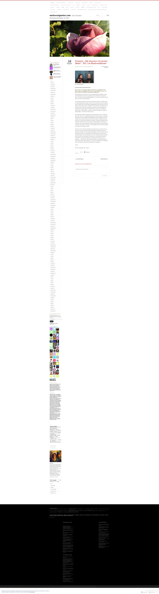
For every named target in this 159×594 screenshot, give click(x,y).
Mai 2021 (52, 190)
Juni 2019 (52, 233)
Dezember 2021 (53, 177)
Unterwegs (59, 9)
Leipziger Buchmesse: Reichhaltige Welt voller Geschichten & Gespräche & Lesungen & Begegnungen (104, 544)
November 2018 (53, 246)
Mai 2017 (52, 280)
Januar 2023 (52, 152)
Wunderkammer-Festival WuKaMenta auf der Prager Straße (68, 581)
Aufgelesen (77, 2)
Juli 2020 (52, 209)
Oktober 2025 (53, 92)
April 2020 (52, 214)
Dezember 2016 (53, 290)
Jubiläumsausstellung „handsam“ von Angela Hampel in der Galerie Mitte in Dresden (104, 527)
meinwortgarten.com (60, 15)
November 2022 (53, 156)
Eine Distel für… (98, 2)
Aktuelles (52, 2)
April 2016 (52, 305)
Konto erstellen (53, 485)
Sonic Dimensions (56, 76)
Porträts (72, 7)
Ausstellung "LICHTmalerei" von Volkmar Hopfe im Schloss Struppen (67, 576)
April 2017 (52, 282)
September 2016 (53, 295)
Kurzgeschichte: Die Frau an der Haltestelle (68, 566)
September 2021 (53, 182)
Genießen (51, 431)
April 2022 (52, 169)
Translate (57, 481)
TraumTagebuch (104, 7)
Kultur (59, 432)
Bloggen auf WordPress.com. (68, 586)
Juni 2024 (52, 120)
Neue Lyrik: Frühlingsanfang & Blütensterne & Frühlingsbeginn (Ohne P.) (103, 530)
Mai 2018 (52, 258)
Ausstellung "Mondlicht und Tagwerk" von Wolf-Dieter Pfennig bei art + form (68, 574)
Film (56, 430)
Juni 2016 (52, 301)
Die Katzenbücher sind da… (57, 67)
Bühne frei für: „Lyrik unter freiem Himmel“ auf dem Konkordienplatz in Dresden (104, 525)
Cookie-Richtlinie (32, 592)
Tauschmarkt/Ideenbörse (91, 7)
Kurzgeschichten (52, 433)
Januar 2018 (52, 265)
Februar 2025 (53, 105)
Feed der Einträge (53, 489)
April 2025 (52, 101)
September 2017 (53, 273)
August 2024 (52, 116)
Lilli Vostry (81, 66)
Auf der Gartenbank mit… (61, 2)
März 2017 (52, 284)
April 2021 (52, 192)
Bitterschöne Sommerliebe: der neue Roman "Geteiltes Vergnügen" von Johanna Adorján (68, 579)
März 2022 (52, 171)
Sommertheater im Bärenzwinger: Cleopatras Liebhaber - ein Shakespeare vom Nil (68, 571)
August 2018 (52, 252)
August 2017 (52, 275)
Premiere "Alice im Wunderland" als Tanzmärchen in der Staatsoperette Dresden (68, 569)
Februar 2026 (53, 84)
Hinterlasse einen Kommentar (105, 67)
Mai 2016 (52, 303)
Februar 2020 (53, 218)
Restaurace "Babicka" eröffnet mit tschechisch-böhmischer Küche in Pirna (68, 531)
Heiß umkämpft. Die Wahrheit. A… (57, 77)
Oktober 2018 (53, 248)
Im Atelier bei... (56, 431)
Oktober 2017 (53, 271)
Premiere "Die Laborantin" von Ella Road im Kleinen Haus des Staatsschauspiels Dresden (68, 543)
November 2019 (53, 224)
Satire (59, 437)
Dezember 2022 (53, 154)
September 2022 (53, 160)
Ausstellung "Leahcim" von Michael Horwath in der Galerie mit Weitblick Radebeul (68, 564)
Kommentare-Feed (53, 491)
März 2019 (52, 239)
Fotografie (59, 430)
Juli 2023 (52, 141)
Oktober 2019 (53, 226)
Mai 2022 (52, 167)
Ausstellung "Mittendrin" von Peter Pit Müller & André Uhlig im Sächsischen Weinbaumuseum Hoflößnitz (68, 540)
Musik (63, 7)
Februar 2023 (53, 150)
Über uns (91, 2)
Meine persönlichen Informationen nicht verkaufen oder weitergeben (84, 586)
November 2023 (53, 133)
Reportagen (52, 9)
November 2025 (53, 90)
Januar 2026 (52, 86)
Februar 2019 (53, 241)
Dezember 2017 (53, 267)
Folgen (52, 321)
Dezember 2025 (53, 88)
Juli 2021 (52, 186)
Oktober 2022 (53, 158)
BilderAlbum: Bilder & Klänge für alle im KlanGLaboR (68, 532)
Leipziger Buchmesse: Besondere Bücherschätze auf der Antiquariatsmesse (104, 547)
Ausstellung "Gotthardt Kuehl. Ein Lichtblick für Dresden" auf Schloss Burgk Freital (68, 549)
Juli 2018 (52, 254)
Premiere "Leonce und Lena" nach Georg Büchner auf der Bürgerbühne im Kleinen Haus (68, 537)
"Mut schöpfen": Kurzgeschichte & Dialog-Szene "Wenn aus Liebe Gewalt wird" (68, 535)
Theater (82, 7)
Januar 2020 (52, 220)
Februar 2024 (53, 128)
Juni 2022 (52, 165)
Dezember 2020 (53, 199)
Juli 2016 (52, 299)
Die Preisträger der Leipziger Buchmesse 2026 (103, 541)
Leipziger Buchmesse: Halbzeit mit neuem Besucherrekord (104, 537)
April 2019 (52, 237)
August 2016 (52, 297)
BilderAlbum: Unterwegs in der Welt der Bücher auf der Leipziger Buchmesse (104, 539)
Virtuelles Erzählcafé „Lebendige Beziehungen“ (97, 9)
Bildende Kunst (85, 2)
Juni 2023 (52, 143)
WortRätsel (73, 9)
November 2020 (53, 201)
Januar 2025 (52, 107)
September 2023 (53, 137)
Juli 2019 (52, 231)
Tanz (98, 7)
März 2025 (52, 103)
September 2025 (53, 94)
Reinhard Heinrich (56, 73)
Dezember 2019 (53, 222)
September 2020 (53, 205)
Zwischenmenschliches (82, 9)
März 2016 (52, 307)
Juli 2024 (52, 118)
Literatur (58, 7)
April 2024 (52, 124)
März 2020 (52, 216)
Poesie (67, 7)
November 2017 (53, 269)
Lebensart (52, 7)
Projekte (77, 7)
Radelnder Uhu (55, 70)
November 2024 (53, 111)
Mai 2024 (52, 122)
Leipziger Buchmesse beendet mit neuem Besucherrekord (104, 532)
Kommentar (104, 175)
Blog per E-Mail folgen (55, 313)
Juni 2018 (52, 256)
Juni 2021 (52, 188)
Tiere (54, 517)
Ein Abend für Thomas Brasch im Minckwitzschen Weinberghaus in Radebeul (68, 551)
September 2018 (53, 250)
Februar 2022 (53, 173)
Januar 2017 (52, 288)
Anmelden (52, 487)
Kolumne (58, 510)
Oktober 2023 (53, 135)
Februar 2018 (53, 263)
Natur (54, 436)
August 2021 (52, 184)
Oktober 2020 (53, 203)
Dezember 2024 (53, 109)
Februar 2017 (53, 286)
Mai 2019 (52, 235)
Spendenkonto (52, 438)
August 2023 (52, 139)
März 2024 (52, 126)
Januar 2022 (52, 175)
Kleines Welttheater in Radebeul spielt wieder (67, 557)
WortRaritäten (66, 9)
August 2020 (52, 207)
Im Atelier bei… (71, 2)
